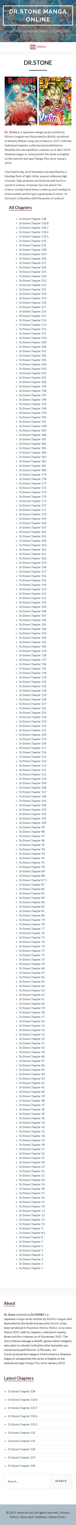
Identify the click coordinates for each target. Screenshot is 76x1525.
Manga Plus (32, 1363)
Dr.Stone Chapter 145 (32, 624)
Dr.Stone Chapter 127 (32, 703)
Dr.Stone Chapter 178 (32, 479)
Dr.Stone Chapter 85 (32, 893)
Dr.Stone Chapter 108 (32, 787)
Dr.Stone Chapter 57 (32, 1016)
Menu (41, 46)
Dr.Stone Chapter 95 (32, 844)
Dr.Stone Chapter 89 (32, 871)
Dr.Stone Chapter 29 (32, 1140)
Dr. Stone (11, 132)
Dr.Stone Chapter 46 (32, 1065)
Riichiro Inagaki (56, 1319)
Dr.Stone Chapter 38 (32, 1100)
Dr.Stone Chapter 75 (32, 937)
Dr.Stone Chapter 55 (32, 1025)
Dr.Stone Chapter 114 (32, 761)
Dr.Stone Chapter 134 (32, 673)
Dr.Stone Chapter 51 (32, 1043)
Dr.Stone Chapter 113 (32, 765)
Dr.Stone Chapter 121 (32, 730)
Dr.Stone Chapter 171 (32, 509)
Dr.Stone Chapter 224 (32, 276)
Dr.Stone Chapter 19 (32, 1184)
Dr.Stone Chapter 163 (32, 545)
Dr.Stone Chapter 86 (32, 889)
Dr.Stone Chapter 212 (32, 329)
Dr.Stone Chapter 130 (32, 690)
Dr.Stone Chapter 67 (32, 972)
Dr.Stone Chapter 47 (32, 1060)
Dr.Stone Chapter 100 (32, 822)
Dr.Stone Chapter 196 (32, 399)
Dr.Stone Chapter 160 (32, 558)
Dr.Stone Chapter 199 (32, 386)
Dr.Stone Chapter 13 (32, 1210)
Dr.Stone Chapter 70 (32, 959)
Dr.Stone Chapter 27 (32, 1149)
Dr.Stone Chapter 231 (32, 245)
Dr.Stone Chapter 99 (32, 827)
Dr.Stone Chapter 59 (32, 1008)
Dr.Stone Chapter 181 (32, 465)
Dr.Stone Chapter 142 (32, 637)
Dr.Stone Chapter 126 (32, 708)
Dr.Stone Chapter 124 (32, 717)
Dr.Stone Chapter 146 (32, 620)
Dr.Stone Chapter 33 (32, 1122)
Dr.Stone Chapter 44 (32, 1074)
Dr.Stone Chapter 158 (32, 567)
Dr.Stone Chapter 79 (32, 919)
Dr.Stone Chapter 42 (32, 1083)
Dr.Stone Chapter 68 (32, 968)
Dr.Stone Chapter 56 (32, 1021)
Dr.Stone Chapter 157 (32, 571)
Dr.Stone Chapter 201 (32, 377)
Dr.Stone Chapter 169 (32, 518)
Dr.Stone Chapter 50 (32, 1047)
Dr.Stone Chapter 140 (32, 646)
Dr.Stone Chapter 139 (32, 650)
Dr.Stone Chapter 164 (32, 540)
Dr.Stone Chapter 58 (32, 1012)
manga (20, 1319)
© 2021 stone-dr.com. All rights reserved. (32, 1512)
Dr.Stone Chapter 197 (32, 395)
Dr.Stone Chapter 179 (32, 474)
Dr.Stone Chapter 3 (31, 1259)
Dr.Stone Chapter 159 (32, 562)
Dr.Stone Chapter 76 (32, 933)
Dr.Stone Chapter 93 (32, 853)
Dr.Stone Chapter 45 (32, 1069)
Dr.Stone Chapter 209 (32, 342)
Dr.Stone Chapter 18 (32, 1188)
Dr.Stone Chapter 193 (32, 412)
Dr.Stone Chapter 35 (32, 1113)
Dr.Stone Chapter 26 (32, 1153)
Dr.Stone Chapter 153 (32, 589)
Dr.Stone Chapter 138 (32, 655)
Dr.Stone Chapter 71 (32, 955)
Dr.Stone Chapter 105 (32, 800)
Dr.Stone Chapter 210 (32, 337)
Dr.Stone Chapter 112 (32, 770)
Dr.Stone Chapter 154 (32, 584)
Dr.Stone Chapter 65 (32, 981)
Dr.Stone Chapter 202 (32, 373)
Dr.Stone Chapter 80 (32, 915)
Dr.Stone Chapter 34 (32, 1118)
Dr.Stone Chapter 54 (32, 1030)
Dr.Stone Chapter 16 (32, 1197)
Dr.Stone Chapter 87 (32, 884)
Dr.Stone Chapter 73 (32, 946)
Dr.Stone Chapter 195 (32, 404)
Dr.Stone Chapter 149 (32, 606)
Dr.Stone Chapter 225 (32, 271)
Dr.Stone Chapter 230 (32, 249)
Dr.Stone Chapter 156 (32, 576)
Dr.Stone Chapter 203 (32, 368)
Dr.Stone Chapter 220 (32, 293)
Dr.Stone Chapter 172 (32, 505)
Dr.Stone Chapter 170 (32, 514)
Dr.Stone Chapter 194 (32, 408)
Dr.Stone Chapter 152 (32, 593)
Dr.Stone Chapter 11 (32, 1219)
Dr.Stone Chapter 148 (32, 611)
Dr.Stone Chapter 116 (32, 752)
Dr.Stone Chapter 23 (32, 1166)
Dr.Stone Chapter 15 (32, 1202)
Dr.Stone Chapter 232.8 (34, 223)
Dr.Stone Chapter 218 (32, 302)
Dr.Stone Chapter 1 (31, 1268)
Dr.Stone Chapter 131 (32, 686)
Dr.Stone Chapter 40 (32, 1091)
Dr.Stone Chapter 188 (32, 434)
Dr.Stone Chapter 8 (31, 1237)
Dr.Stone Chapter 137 (32, 659)
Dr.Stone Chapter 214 (32, 320)
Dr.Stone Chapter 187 (32, 439)
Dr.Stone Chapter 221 (32, 289)
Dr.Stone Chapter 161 (32, 553)
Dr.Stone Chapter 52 (32, 1038)
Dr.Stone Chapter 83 (32, 902)
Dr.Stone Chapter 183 (32, 456)
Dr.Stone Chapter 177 (32, 483)
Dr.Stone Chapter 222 (32, 285)
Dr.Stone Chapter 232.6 (34, 232)
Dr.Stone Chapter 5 (31, 1250)
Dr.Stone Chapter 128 (32, 699)
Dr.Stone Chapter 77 (32, 928)
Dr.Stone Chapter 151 (32, 598)
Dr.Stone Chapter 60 (32, 1003)
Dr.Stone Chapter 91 (32, 862)
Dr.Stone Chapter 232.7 (34, 227)
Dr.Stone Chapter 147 (32, 615)
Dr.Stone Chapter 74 (32, 941)
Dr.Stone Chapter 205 (32, 360)
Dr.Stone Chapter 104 (32, 805)
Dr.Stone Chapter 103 (32, 809)
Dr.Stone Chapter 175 (32, 492)
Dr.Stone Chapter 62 (32, 994)
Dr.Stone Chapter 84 (32, 897)
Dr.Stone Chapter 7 (31, 1241)
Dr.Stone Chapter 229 (32, 254)
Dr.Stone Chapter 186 (32, 443)
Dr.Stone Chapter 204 (32, 364)
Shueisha (31, 1327)
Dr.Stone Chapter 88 (32, 875)
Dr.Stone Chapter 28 (32, 1144)
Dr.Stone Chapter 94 (32, 849)
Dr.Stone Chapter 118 (32, 743)
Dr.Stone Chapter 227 (32, 263)
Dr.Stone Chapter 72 (32, 950)
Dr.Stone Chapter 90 (32, 866)
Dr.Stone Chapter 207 (32, 351)
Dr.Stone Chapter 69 (32, 963)
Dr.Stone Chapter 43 (32, 1078)
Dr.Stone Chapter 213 (32, 324)
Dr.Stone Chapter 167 (32, 527)
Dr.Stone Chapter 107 (32, 792)
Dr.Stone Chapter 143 (32, 633)
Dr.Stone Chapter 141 (32, 642)
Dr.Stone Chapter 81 (32, 911)
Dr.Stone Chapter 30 (32, 1135)
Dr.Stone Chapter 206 (32, 355)
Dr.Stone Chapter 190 (32, 426)
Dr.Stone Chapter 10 (32, 1224)
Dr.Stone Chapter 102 (32, 814)
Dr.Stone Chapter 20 (32, 1179)
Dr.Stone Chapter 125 (32, 712)
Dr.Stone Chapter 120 (32, 734)
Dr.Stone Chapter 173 (32, 501)
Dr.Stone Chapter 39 (32, 1096)
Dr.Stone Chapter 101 (32, 818)
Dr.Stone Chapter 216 (32, 311)
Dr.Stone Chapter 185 (32, 448)
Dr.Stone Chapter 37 (32, 1105)
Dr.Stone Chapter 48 (32, 1056)
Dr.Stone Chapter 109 (32, 783)
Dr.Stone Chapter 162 (32, 549)
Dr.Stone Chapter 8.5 (32, 1232)
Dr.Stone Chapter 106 (32, 796)
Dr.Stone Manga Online (38, 15)
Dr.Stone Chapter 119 (32, 739)
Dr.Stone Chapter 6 (31, 1246)
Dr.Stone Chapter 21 (32, 1175)
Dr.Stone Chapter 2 (31, 1263)
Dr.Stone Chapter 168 (32, 523)
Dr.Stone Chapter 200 (32, 382)
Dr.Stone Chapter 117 (32, 747)
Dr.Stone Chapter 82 (32, 906)
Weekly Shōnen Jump (52, 1327)
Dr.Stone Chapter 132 (32, 681)
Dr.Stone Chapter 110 (32, 778)
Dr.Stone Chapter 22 (32, 1171)
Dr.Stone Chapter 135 (32, 668)
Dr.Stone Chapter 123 (32, 721)
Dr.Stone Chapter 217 (32, 307)
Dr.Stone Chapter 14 (32, 1206)
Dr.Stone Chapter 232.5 (34, 236)
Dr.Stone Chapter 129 (32, 695)
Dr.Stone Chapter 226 (32, 267)
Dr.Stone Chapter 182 (32, 461)
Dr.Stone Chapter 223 (32, 280)
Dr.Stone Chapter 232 (32, 240)
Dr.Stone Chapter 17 (32, 1193)
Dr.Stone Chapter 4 (31, 1254)
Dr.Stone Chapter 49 (32, 1052)
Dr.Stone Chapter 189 (32, 430)
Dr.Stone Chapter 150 (32, 602)
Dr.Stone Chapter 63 (32, 990)
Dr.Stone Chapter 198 (32, 390)
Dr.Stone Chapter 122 (32, 725)
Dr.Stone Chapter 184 (32, 452)
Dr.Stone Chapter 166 (32, 531)
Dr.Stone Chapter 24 (32, 1162)
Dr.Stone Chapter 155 (32, 580)
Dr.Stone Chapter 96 (32, 840)
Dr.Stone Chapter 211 (32, 333)
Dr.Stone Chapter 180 (32, 470)
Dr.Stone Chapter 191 (32, 421)
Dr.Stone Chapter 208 (32, 346)
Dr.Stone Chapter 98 (32, 831)
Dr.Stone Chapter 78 (32, 924)
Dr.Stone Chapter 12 (32, 1215)
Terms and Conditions (33, 1517)
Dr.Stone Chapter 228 (32, 258)
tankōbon (17, 1336)
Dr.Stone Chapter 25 (32, 1157)
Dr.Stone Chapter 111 (32, 774)
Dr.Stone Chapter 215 (32, 315)
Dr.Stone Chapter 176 (32, 487)
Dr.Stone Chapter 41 (32, 1087)
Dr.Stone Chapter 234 (32, 218)
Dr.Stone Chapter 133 (32, 677)
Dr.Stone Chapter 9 (31, 1228)
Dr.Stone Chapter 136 (32, 664)
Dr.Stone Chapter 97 (32, 836)
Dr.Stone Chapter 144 (32, 628)
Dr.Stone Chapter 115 (32, 756)
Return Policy (57, 1517)
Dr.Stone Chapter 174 (32, 496)
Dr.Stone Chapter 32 (32, 1127)
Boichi (55, 1323)
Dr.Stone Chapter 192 (32, 417)
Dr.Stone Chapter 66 (32, 977)
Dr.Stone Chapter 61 (32, 999)
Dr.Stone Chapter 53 (32, 1034)
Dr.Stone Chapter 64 (32, 986)
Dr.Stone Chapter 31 (32, 1131)
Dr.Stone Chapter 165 (32, 536)
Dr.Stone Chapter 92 (32, 858)
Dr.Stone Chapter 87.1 (33, 880)
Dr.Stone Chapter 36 (32, 1109)
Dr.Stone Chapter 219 (32, 298)
